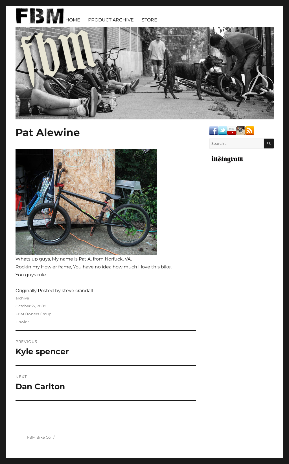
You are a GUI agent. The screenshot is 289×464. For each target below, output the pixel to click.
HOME (72, 20)
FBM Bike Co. (39, 437)
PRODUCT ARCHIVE (111, 20)
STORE (149, 20)
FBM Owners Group (33, 314)
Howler (22, 321)
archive (22, 298)
